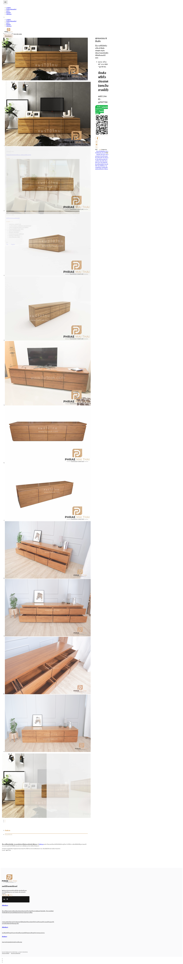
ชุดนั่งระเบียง (17, 911)
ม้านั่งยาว (10, 922)
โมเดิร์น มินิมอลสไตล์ (11, 9)
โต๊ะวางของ (45, 922)
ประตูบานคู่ (22, 912)
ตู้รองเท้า (39, 911)
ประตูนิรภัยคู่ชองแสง (15, 912)
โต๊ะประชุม (40, 922)
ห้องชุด (17, 922)
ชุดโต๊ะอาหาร (33, 911)
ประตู (9, 912)
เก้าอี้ (20, 922)
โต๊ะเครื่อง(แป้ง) (8, 923)
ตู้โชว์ (7, 912)
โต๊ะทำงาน (35, 922)
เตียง (23, 922)
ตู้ (36, 911)
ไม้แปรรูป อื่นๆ (15, 923)
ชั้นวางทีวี (4, 911)
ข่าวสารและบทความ (40, 933)
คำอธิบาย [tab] (7, 830)
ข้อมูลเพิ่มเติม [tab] (8, 834)
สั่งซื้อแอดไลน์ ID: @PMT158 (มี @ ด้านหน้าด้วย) (101, 110)
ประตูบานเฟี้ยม (28, 912)
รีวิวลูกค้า (8, 12)
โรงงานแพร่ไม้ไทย (23, 933)
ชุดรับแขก (22, 911)
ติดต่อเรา (8, 36)
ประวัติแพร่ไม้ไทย (6, 933)
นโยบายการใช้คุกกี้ (5, 953)
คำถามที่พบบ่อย (18, 942)
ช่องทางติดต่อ (5, 942)
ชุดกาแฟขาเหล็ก (10, 911)
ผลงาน (8, 11)
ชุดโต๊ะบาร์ (27, 911)
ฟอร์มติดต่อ (12, 942)
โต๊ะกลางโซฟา (30, 922)
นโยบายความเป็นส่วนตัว (15, 953)
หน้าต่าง (14, 922)
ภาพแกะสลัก (5, 922)
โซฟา (25, 922)
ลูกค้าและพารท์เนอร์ (14, 933)
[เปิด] (5, 2)
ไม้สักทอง (41, 844)
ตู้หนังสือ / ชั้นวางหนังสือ (47, 911)
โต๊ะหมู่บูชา (50, 922)
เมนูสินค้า (8, 8)
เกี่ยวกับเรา (9, 14)
